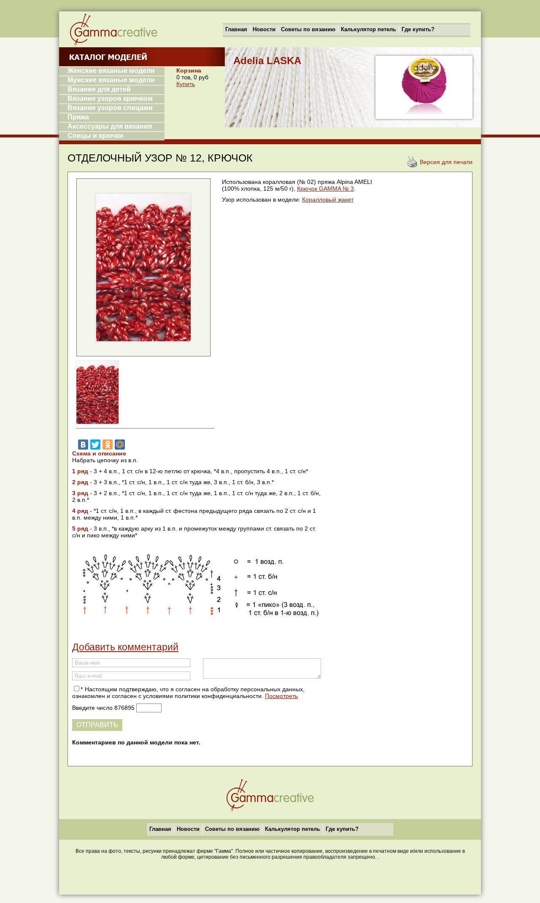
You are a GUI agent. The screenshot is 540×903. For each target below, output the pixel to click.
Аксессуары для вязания (110, 126)
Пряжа (78, 117)
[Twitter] (95, 444)
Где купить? (418, 29)
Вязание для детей (99, 89)
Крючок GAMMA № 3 (325, 188)
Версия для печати (446, 162)
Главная (236, 29)
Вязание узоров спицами (110, 107)
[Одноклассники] (108, 444)
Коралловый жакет (328, 199)
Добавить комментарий (125, 647)
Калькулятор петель (368, 29)
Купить (185, 84)
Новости (264, 29)
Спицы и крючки (95, 135)
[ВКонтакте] (83, 444)
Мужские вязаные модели (111, 80)
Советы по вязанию (308, 29)
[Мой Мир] (120, 444)
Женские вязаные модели (111, 70)
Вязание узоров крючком (110, 98)
